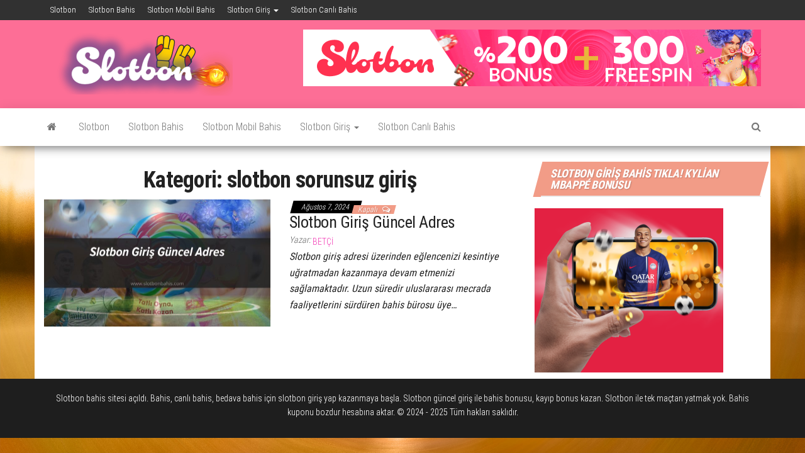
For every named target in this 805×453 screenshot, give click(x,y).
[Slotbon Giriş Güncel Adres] (157, 262)
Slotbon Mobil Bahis (181, 9)
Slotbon (63, 9)
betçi (323, 242)
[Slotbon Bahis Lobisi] (52, 127)
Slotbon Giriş (250, 9)
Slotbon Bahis (112, 9)
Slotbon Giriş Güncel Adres (372, 222)
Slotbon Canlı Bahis (324, 9)
